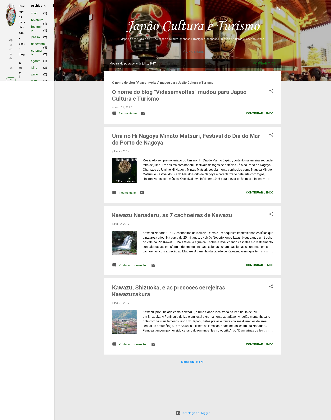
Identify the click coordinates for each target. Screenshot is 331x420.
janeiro (35, 37)
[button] (271, 91)
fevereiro (37, 20)
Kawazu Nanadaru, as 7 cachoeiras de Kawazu (172, 215)
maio (34, 13)
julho (34, 67)
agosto (35, 61)
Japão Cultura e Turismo (192, 26)
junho (34, 74)
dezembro (38, 44)
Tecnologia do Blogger (195, 413)
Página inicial (193, 52)
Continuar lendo (259, 113)
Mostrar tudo (264, 63)
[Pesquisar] (278, 9)
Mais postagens (192, 362)
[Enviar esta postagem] (143, 115)
